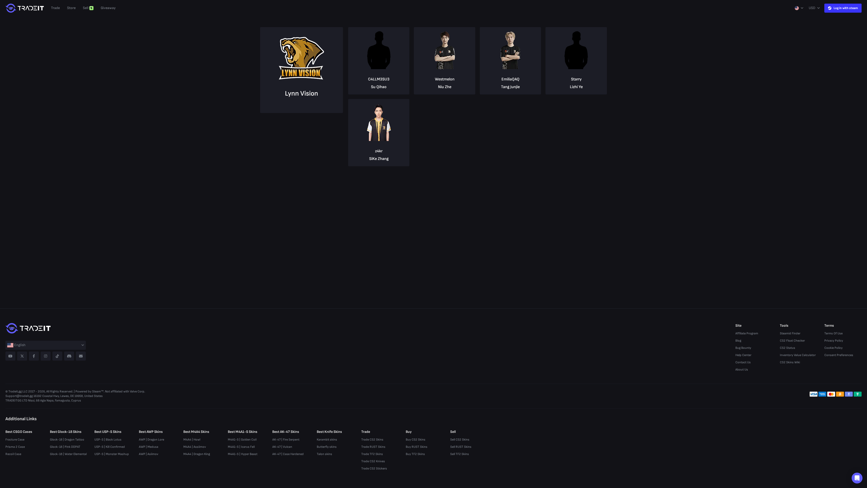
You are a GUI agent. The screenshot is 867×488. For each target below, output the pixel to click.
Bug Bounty (743, 348)
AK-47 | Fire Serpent (285, 439)
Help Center (743, 355)
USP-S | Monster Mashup (111, 454)
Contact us (743, 362)
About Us (741, 369)
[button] (857, 478)
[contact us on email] (81, 356)
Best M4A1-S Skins (242, 432)
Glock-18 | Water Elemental (68, 454)
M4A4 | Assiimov (194, 447)
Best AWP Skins (151, 432)
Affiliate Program (746, 333)
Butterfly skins (327, 447)
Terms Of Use (833, 333)
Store (71, 8)
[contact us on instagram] (46, 356)
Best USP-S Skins (107, 432)
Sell (86, 8)
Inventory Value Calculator (798, 355)
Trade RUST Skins (373, 447)
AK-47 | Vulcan (282, 447)
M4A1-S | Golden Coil (242, 439)
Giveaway (108, 8)
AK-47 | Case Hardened (288, 454)
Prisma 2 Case (15, 447)
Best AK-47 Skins (285, 432)
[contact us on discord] (69, 356)
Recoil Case (13, 454)
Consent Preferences (838, 355)
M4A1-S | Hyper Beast (242, 454)
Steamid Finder (790, 333)
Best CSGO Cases (18, 432)
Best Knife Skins (329, 432)
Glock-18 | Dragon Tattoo (67, 439)
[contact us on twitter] (22, 356)
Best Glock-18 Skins (66, 432)
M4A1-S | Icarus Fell (241, 447)
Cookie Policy (833, 348)
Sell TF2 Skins (459, 454)
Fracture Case (14, 439)
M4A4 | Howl (191, 439)
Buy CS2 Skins (415, 439)
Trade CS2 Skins (372, 439)
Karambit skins (327, 439)
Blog (738, 341)
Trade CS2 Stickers (374, 468)
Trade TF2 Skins (372, 454)
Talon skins (324, 454)
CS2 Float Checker (792, 341)
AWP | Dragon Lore (151, 439)
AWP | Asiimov (148, 454)
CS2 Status (787, 348)
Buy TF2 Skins (415, 454)
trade (55, 8)
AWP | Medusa (148, 447)
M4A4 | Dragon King (196, 454)
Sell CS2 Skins (459, 439)
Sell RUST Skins (460, 447)
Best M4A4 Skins (196, 432)
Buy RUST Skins (416, 447)
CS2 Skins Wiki (790, 362)
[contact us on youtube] (10, 356)
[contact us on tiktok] (57, 356)
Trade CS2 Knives (373, 461)
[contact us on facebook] (34, 356)
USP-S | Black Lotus (107, 439)
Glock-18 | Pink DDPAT (65, 447)
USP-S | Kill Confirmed (109, 447)
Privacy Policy (833, 341)
